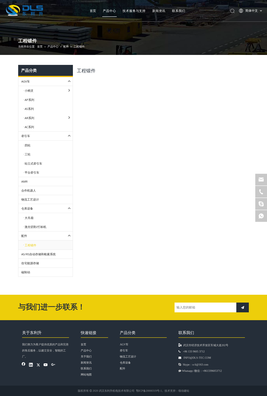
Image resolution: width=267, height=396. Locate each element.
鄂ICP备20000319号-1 (149, 390)
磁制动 (25, 272)
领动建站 (183, 390)
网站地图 (86, 374)
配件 (24, 236)
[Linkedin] (31, 365)
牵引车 (25, 136)
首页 (93, 11)
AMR (24, 181)
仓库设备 (27, 208)
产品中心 (109, 11)
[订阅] (242, 307)
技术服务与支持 (134, 11)
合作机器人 (28, 190)
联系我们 (178, 11)
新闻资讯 (158, 11)
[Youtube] (46, 365)
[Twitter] (38, 365)
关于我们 (86, 356)
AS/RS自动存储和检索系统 (38, 254)
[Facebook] (23, 365)
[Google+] (53, 365)
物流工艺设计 (30, 199)
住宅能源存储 (30, 263)
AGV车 (25, 81)
